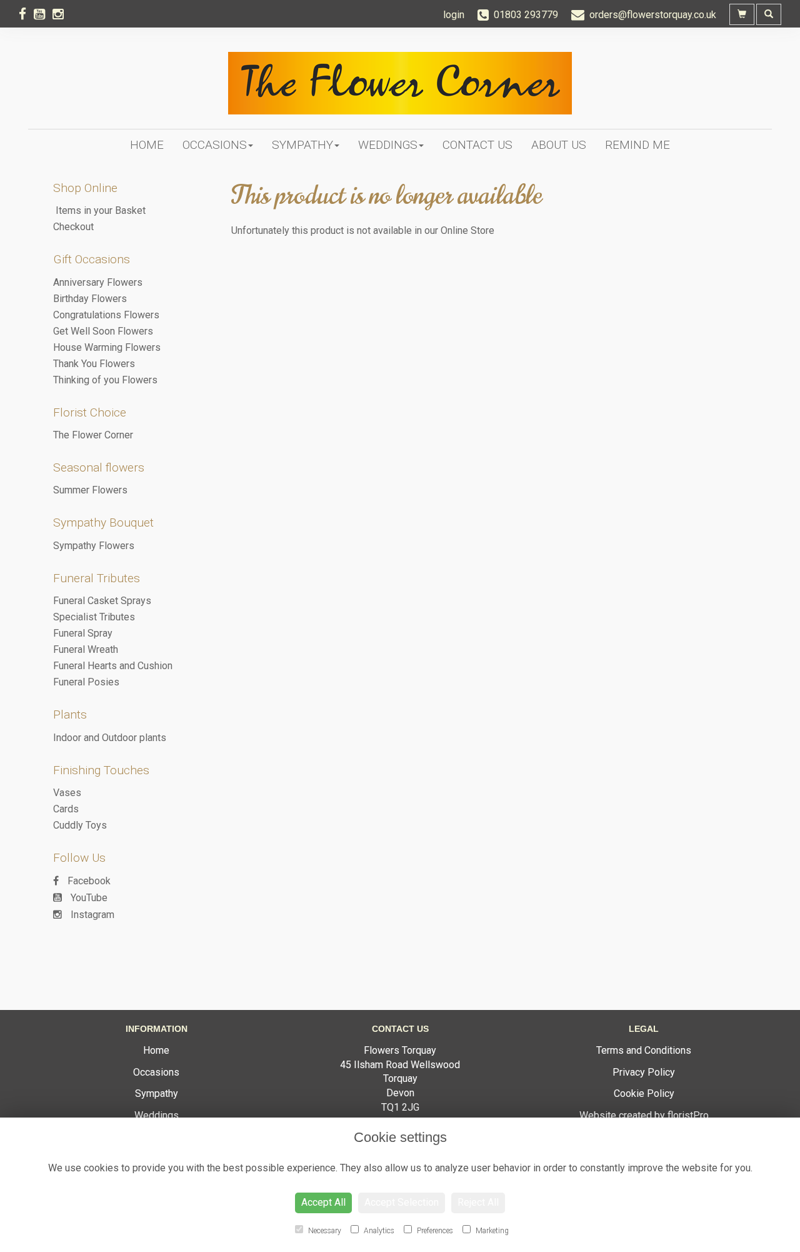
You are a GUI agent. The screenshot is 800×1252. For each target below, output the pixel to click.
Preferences (434, 1230)
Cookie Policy (644, 1093)
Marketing (491, 1230)
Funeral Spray (82, 633)
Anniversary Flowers (97, 282)
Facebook (88, 881)
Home (147, 145)
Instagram (91, 915)
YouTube (88, 898)
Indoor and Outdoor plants (109, 738)
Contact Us (477, 145)
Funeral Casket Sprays (102, 601)
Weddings (388, 145)
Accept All (323, 1202)
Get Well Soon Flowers (103, 331)
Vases (67, 793)
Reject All (478, 1202)
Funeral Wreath (85, 649)
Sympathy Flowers (93, 546)
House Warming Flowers (107, 347)
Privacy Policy (643, 1072)
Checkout (73, 227)
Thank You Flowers (94, 364)
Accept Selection (401, 1202)
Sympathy (302, 145)
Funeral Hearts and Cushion (112, 666)
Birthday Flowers (90, 299)
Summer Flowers (90, 490)
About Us (558, 145)
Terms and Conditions (643, 1050)
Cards (66, 809)
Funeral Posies (86, 682)
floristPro (688, 1115)
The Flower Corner (93, 435)
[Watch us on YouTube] (43, 14)
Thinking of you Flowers (105, 380)
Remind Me (637, 145)
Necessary (323, 1230)
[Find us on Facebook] (26, 14)
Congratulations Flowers (106, 315)
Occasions (214, 145)
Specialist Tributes (94, 617)
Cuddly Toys (80, 825)
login (453, 15)
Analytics (378, 1230)
